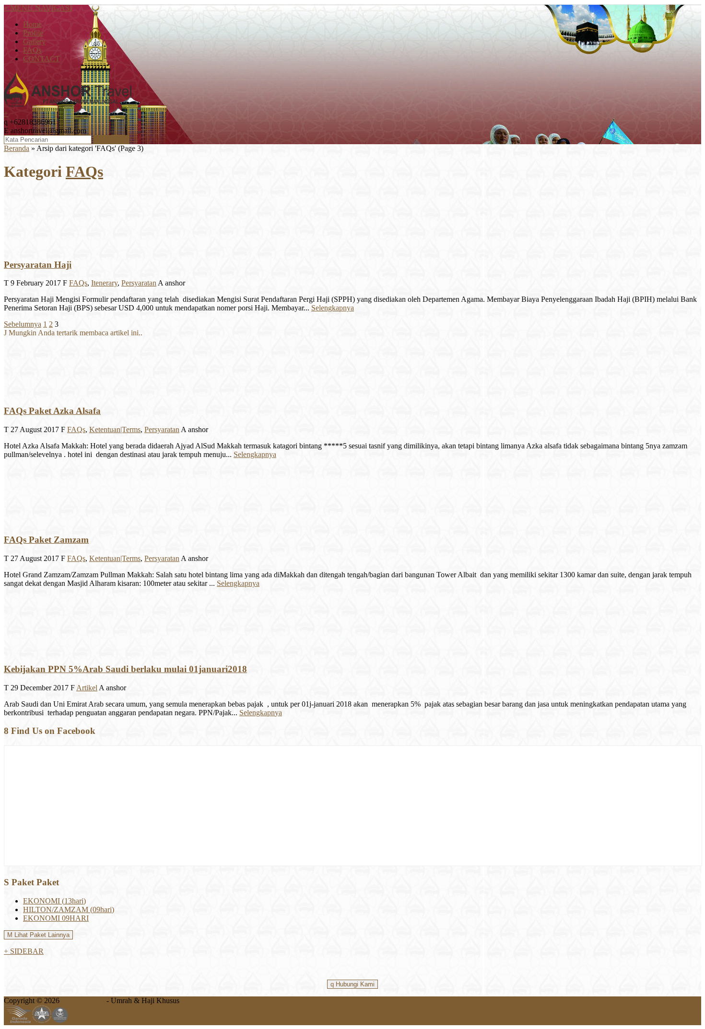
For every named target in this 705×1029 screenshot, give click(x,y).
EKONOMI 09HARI (56, 918)
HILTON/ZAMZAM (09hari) (68, 909)
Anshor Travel (83, 1000)
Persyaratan (138, 283)
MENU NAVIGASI (38, 8)
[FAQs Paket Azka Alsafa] (32, 392)
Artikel (86, 688)
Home (32, 24)
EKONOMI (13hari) (54, 901)
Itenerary (104, 283)
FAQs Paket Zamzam (46, 540)
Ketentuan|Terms (115, 429)
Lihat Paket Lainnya (38, 934)
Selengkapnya (332, 308)
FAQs (32, 50)
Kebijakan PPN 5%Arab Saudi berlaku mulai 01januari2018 (125, 669)
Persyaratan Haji (37, 265)
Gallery (34, 41)
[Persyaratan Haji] (32, 246)
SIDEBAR (24, 951)
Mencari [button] (111, 139)
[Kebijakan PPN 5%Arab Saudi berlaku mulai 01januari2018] (32, 650)
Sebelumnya (22, 324)
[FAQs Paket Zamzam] (32, 521)
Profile (33, 33)
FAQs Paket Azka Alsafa (52, 411)
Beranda (16, 148)
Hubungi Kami (352, 984)
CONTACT (41, 59)
